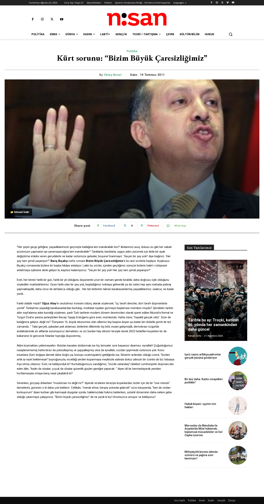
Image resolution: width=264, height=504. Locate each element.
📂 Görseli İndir (19, 212)
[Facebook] (211, 3)
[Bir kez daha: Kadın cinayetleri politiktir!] (237, 380)
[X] (222, 3)
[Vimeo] (227, 3)
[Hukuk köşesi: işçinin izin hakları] (237, 405)
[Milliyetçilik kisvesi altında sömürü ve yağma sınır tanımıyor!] (237, 455)
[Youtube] (233, 3)
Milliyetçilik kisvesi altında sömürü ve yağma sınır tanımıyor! (201, 455)
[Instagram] (217, 3)
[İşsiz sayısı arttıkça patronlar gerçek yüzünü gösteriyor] (237, 356)
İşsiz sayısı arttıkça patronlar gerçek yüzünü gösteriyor (203, 356)
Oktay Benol (113, 75)
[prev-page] (233, 266)
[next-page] (240, 266)
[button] (230, 34)
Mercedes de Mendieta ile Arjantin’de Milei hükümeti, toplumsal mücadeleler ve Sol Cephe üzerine (203, 430)
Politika (132, 51)
